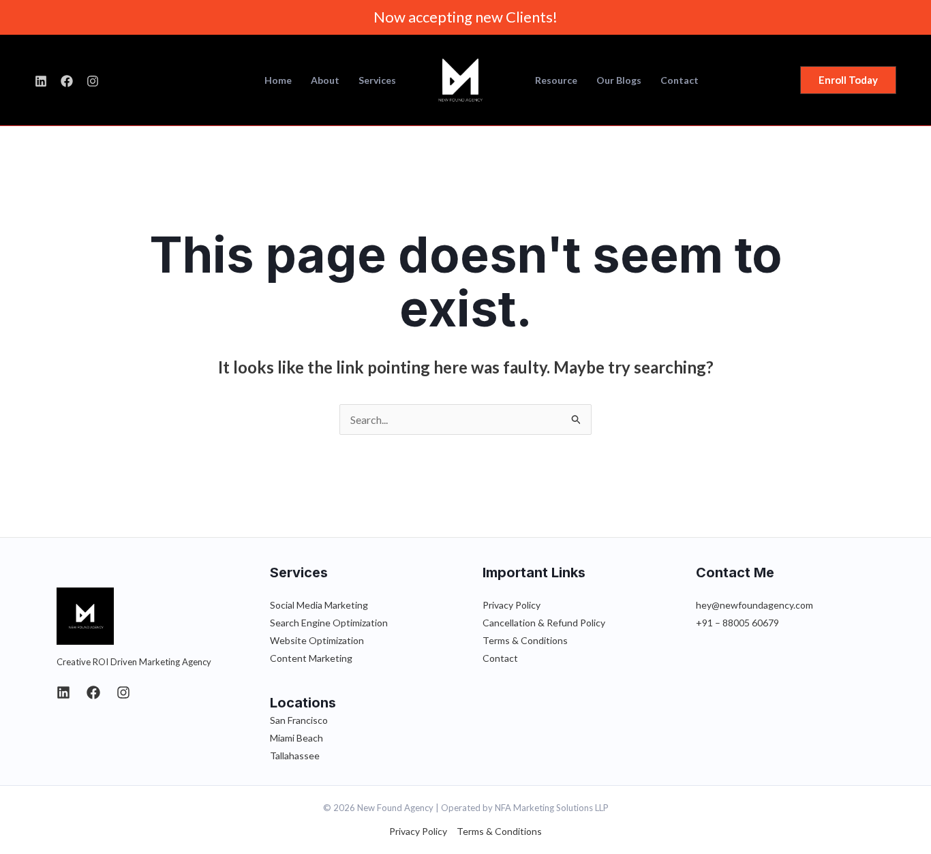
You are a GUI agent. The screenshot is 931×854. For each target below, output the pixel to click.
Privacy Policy (511, 605)
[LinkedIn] (41, 81)
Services (377, 80)
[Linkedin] (63, 692)
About (325, 80)
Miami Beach (296, 738)
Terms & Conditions (525, 640)
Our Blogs (618, 80)
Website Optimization (317, 640)
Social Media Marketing (319, 605)
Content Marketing (311, 658)
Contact (679, 80)
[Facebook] (67, 81)
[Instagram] (93, 81)
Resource (556, 80)
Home (278, 80)
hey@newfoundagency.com (754, 605)
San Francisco (299, 720)
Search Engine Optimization (329, 622)
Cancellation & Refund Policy (544, 622)
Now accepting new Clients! (465, 16)
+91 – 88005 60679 (737, 622)
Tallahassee (295, 755)
